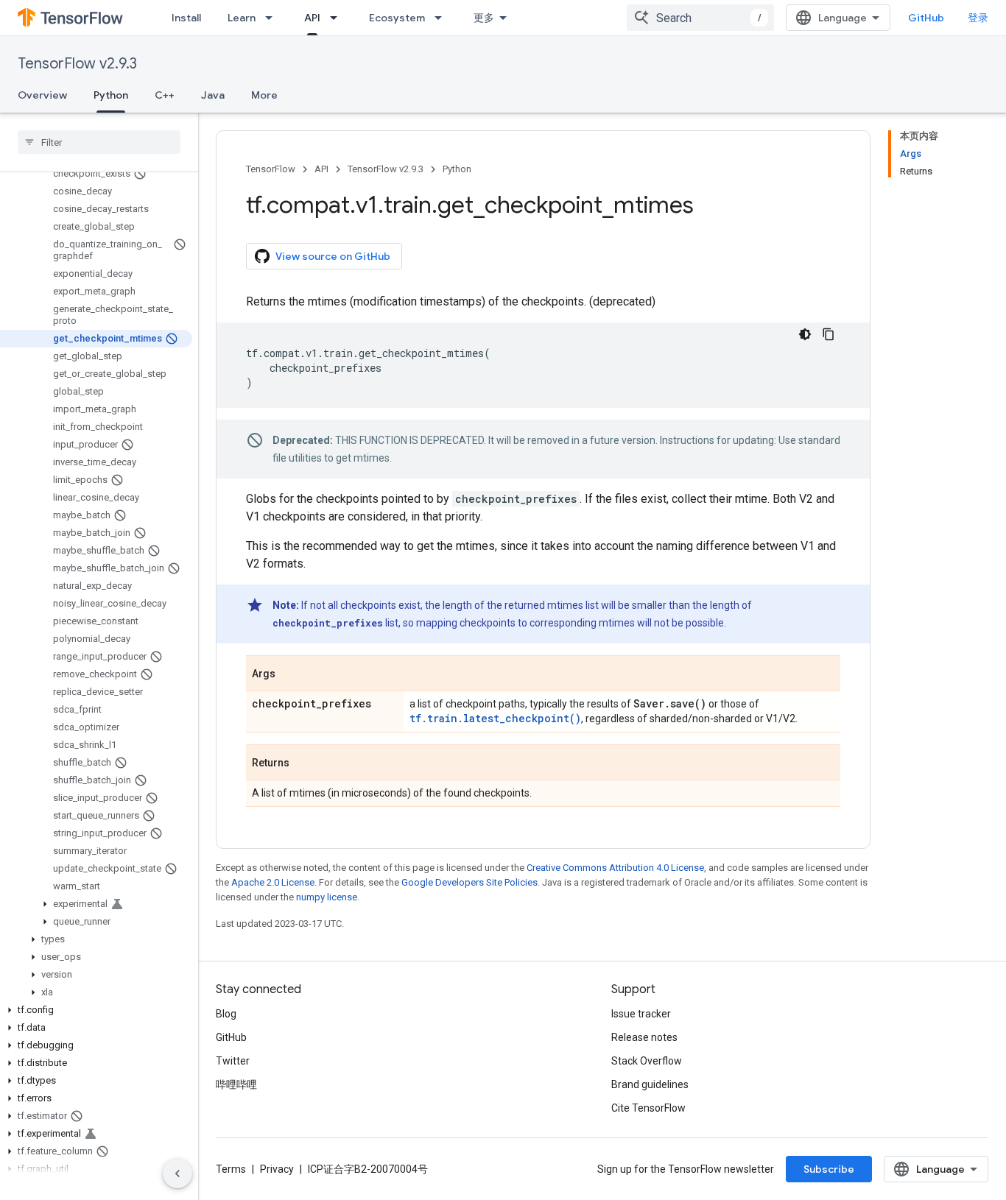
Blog (226, 1014)
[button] (96, 904)
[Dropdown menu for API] (338, 17)
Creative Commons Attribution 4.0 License (615, 867)
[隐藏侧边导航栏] (177, 1173)
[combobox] (700, 17)
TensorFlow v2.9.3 (77, 63)
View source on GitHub (332, 256)
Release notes (644, 1037)
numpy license (326, 897)
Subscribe (828, 1169)
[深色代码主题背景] (805, 334)
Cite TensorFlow (648, 1108)
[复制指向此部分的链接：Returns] (304, 763)
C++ (165, 95)
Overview (42, 95)
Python (111, 95)
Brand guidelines (650, 1084)
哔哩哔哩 (236, 1084)
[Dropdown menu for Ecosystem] (442, 17)
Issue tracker (641, 1014)
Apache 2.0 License (272, 882)
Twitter (233, 1061)
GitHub (926, 17)
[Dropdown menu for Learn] (273, 17)
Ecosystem (397, 17)
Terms (231, 1169)
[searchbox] (99, 142)
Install (186, 17)
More (264, 95)
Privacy (277, 1169)
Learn (242, 17)
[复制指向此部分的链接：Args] (290, 674)
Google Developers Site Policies (469, 882)
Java (213, 95)
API (312, 17)
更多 (484, 17)
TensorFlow (270, 168)
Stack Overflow (646, 1061)
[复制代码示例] (828, 334)
